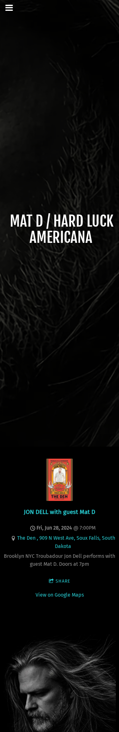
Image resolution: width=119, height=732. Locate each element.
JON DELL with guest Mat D (59, 512)
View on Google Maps (60, 595)
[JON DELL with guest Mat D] (59, 499)
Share (63, 581)
